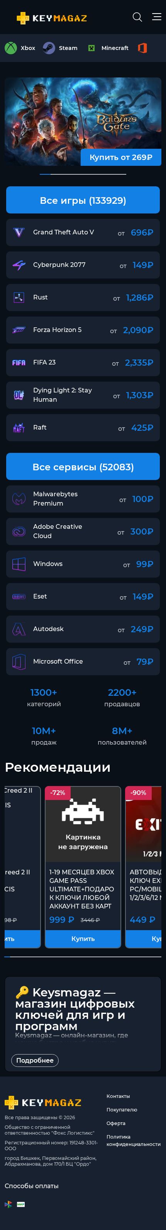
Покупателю (122, 1110)
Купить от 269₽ (121, 157)
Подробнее (35, 1060)
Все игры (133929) (83, 200)
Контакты (118, 1096)
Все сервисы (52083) (83, 467)
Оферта (116, 1123)
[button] (45, 174)
